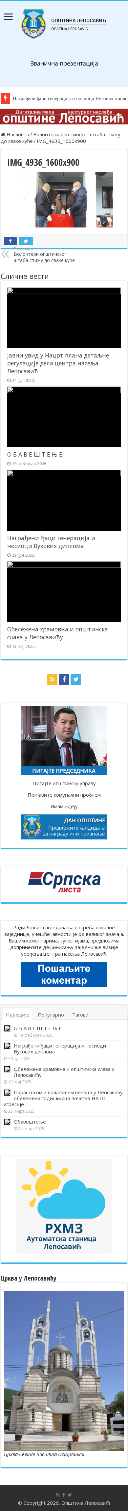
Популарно (51, 1014)
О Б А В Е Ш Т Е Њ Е (34, 454)
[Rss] (52, 679)
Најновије (18, 1014)
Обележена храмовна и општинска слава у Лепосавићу (57, 633)
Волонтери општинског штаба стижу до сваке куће (44, 254)
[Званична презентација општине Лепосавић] (64, 24)
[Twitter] (76, 679)
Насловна (17, 134)
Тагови (80, 1014)
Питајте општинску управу (64, 783)
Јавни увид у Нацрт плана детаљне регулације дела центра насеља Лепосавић (58, 363)
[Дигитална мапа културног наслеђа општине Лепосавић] (64, 116)
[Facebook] (64, 679)
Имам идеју (64, 806)
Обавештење (30, 1121)
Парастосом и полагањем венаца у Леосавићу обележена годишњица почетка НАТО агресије (63, 1098)
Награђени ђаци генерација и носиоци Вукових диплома (51, 542)
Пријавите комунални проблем (64, 794)
